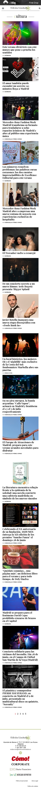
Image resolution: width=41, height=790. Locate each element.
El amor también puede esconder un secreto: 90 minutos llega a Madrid (15, 86)
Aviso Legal (35, 781)
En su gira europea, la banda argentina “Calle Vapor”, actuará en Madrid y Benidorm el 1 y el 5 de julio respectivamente (19, 406)
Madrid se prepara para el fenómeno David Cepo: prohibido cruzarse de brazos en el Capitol (19, 616)
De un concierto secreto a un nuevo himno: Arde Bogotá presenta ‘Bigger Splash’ (18, 286)
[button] (3, 8)
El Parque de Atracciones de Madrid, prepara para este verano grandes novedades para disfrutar (20, 446)
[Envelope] (20, 752)
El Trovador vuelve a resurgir (19, 253)
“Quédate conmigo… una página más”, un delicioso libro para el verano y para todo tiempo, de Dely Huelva (20, 575)
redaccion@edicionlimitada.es (20, 749)
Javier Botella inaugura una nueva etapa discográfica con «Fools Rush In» (18, 322)
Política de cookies (33, 786)
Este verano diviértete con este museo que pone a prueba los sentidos (19, 49)
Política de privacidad (22, 781)
